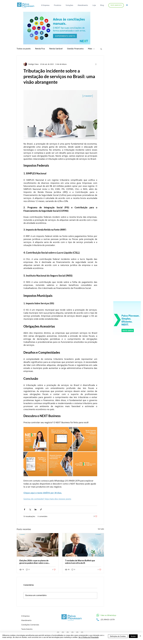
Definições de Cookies (118, 636)
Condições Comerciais (30, 625)
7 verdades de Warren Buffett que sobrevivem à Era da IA (80, 561)
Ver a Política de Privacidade (88, 637)
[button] (58, 5)
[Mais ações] (96, 64)
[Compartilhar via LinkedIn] (35, 509)
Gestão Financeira (75, 49)
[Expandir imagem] (35, 439)
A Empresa (25, 616)
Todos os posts (24, 49)
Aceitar (133, 636)
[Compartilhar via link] (41, 509)
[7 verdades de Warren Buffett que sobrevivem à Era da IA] (83, 545)
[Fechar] (140, 636)
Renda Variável (56, 49)
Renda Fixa (40, 49)
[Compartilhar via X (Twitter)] (30, 509)
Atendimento (26, 620)
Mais (90, 49)
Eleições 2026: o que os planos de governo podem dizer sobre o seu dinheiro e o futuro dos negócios (33, 561)
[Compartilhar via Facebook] (24, 509)
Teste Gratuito (27, 629)
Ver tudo (101, 529)
